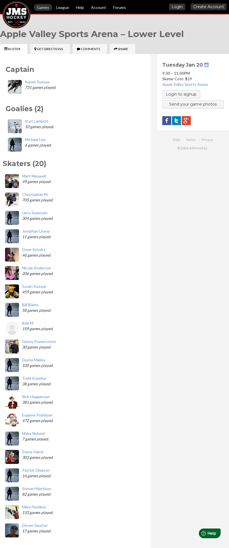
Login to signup (181, 94)
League (62, 7)
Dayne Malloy (33, 359)
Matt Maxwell (34, 176)
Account (98, 7)
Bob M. (28, 323)
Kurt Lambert (36, 121)
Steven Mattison (36, 488)
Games (43, 7)
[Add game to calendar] (206, 65)
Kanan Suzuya (37, 81)
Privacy (207, 140)
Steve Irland (32, 451)
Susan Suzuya (34, 286)
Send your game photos (193, 104)
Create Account (208, 6)
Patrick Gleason (36, 470)
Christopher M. (35, 194)
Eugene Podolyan (37, 415)
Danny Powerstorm (39, 341)
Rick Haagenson (36, 396)
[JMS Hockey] (2, 8)
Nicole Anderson (36, 268)
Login (177, 6)
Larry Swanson (34, 212)
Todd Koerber (34, 378)
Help (80, 7)
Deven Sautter (35, 525)
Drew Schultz (33, 249)
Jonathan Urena (36, 231)
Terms (191, 140)
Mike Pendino (34, 507)
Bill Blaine (30, 304)
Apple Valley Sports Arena (185, 84)
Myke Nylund (33, 433)
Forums (119, 7)
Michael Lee (35, 139)
